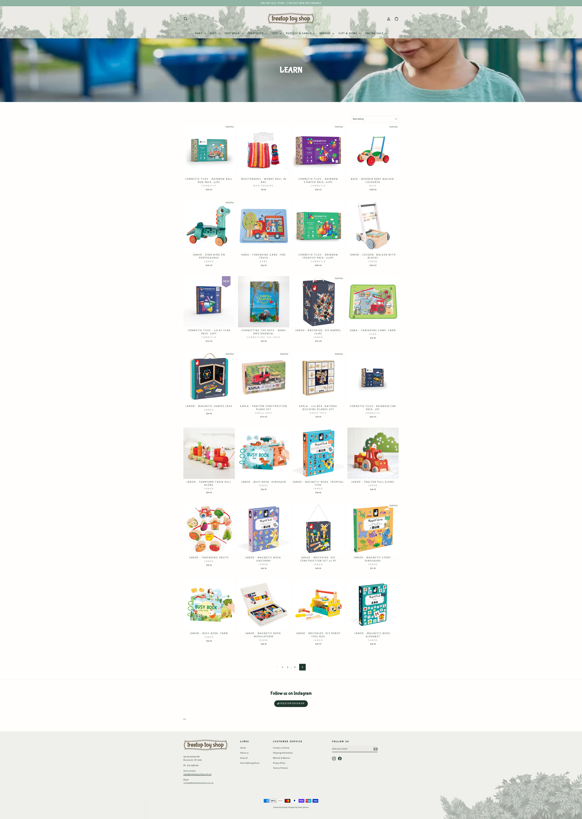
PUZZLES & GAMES (299, 33)
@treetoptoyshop (291, 703)
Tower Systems (303, 807)
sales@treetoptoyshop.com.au (197, 774)
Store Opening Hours (249, 763)
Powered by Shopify (280, 807)
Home (243, 748)
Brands (325, 33)
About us (244, 753)
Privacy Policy (279, 763)
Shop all (244, 758)
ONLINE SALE (374, 33)
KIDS (214, 33)
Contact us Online (281, 748)
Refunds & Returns (281, 758)
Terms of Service (280, 768)
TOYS (275, 33)
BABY (199, 33)
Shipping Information (283, 753)
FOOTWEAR (233, 33)
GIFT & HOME (348, 33)
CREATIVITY (256, 33)
